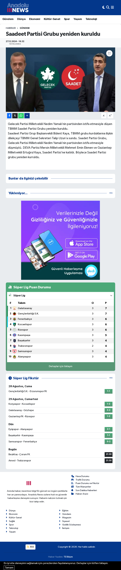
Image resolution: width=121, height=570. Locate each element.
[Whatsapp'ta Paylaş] (21, 115)
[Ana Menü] (112, 7)
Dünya (21, 19)
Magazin (66, 517)
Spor (67, 19)
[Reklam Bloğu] (60, 240)
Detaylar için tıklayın (60, 366)
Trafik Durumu (83, 480)
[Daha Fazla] (27, 115)
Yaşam (78, 19)
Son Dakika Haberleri (86, 490)
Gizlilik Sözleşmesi (71, 525)
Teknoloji (91, 19)
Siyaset (66, 521)
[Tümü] (110, 193)
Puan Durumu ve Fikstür (87, 483)
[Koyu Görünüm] (103, 7)
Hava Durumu (82, 476)
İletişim (65, 528)
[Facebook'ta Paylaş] (9, 115)
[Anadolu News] (18, 8)
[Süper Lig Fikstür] (110, 378)
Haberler (11, 28)
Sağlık (12, 521)
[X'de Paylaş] (15, 115)
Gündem (7, 19)
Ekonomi (34, 19)
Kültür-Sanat (52, 19)
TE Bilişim (68, 557)
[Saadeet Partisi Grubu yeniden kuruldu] (60, 79)
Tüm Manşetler (83, 487)
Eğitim (65, 510)
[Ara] (107, 7)
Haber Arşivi (82, 494)
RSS (32, 547)
